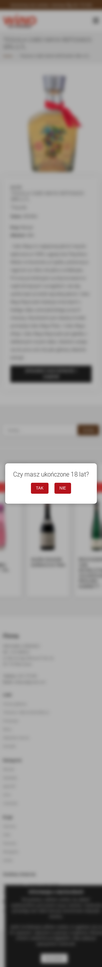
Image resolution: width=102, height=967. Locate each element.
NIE (62, 488)
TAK (40, 488)
